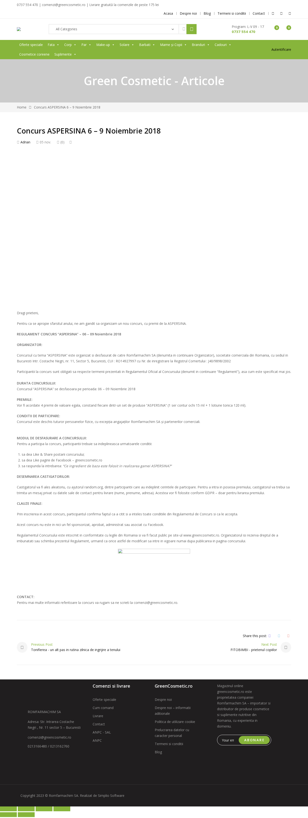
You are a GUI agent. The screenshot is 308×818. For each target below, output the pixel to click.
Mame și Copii (171, 44)
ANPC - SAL (102, 732)
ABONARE (254, 740)
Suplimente (63, 54)
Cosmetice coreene (34, 54)
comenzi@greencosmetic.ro (49, 737)
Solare (124, 44)
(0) (61, 142)
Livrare (98, 716)
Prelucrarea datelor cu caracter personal (172, 733)
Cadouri (221, 44)
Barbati (144, 44)
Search (191, 29)
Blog (158, 752)
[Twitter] (279, 635)
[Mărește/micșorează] (8, 808)
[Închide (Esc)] (61, 808)
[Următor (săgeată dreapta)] (26, 814)
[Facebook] (269, 635)
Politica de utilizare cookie (175, 721)
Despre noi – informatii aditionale (173, 710)
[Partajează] (44, 808)
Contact (99, 724)
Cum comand (103, 707)
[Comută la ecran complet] (26, 808)
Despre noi (163, 699)
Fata (51, 44)
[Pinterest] (288, 635)
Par (84, 44)
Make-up (103, 44)
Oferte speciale (31, 44)
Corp (68, 44)
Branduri (198, 44)
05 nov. (45, 142)
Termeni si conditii (169, 743)
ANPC (97, 740)
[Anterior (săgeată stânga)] (8, 814)
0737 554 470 (243, 31)
